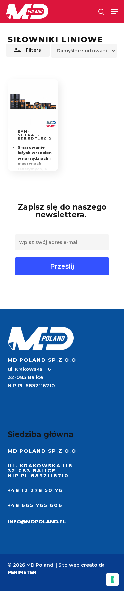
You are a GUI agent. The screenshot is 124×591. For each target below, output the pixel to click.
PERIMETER (22, 572)
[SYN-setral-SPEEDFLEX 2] (33, 104)
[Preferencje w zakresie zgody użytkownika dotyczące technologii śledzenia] (112, 579)
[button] (114, 11)
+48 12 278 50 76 (35, 490)
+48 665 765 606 (35, 505)
